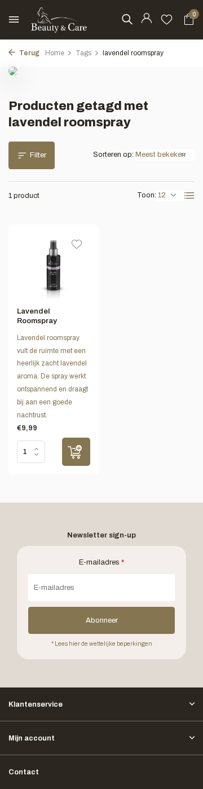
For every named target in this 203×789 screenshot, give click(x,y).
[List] (189, 196)
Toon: (146, 195)
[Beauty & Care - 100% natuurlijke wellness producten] (59, 20)
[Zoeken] (126, 19)
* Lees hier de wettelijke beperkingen (101, 644)
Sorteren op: (113, 154)
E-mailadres (101, 562)
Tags (83, 53)
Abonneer (102, 620)
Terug (28, 53)
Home (54, 53)
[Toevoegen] (76, 452)
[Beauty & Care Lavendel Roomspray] (53, 265)
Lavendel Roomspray (37, 316)
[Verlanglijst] (167, 20)
